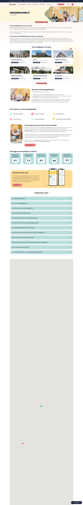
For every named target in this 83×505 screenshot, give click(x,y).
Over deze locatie (22, 62)
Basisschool (42, 4)
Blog (39, 1)
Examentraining (35, 4)
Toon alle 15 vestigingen (41, 83)
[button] (41, 406)
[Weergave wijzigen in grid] (71, 49)
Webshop (68, 4)
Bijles (29, 4)
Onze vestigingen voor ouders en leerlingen (16, 1)
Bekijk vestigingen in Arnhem (41, 22)
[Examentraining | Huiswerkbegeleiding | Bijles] (12, 4)
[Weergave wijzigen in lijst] (69, 49)
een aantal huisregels (45, 141)
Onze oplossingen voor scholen (28, 1)
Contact (42, 1)
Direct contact (14, 62)
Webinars (35, 1)
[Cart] (72, 4)
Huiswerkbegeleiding (22, 4)
